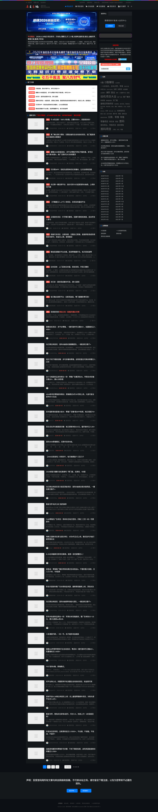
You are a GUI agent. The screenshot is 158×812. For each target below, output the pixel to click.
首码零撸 (120, 125)
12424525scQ (53, 370)
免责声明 (82, 2)
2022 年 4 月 (104, 219)
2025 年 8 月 (105, 191)
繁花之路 (111, 111)
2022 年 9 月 (119, 212)
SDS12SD (52, 628)
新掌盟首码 (109, 100)
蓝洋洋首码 (109, 113)
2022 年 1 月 (119, 219)
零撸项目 (104, 121)
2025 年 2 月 (104, 199)
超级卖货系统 (103, 117)
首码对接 (118, 233)
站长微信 (128, 2)
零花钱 (111, 122)
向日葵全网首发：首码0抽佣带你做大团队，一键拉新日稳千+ (68, 602)
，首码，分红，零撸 (117, 129)
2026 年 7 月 (119, 176)
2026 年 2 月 (104, 183)
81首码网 (103, 230)
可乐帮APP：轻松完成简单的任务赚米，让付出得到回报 (71, 169)
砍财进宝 (102, 111)
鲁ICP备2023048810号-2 (93, 806)
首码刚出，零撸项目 (108, 125)
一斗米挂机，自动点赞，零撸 (111, 86)
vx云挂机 (117, 82)
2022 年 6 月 (104, 217)
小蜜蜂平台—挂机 (124, 92)
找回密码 (43, 2)
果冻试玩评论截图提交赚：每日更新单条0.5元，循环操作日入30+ (70, 427)
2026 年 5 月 (119, 178)
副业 (113, 92)
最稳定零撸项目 (106, 104)
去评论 (85, 128)
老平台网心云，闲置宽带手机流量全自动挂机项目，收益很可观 (69, 682)
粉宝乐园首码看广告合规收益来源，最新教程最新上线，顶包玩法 (70, 587)
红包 (115, 111)
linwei (50, 548)
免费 (115, 89)
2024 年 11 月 (120, 201)
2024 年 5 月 (119, 209)
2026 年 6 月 (105, 178)
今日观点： (32, 37)
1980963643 (53, 146)
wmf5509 (52, 465)
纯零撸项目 (121, 111)
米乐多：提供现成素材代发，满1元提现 (65, 282)
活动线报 (91, 6)
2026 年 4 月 (105, 181)
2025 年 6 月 (105, 194)
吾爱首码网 (66, 312)
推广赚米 (126, 97)
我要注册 (36, 2)
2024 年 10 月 (105, 204)
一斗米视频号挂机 (121, 230)
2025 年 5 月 (119, 194)
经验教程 (101, 6)
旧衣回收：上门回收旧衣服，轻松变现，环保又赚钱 (70, 267)
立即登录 (110, 26)
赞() (93, 128)
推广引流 (119, 97)
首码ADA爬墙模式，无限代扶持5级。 (60, 442)
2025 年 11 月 (120, 186)
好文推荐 (123, 6)
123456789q (53, 353)
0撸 (102, 82)
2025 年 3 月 (119, 196)
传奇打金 (103, 89)
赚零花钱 (124, 113)
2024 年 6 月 (105, 209)
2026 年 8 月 (105, 176)
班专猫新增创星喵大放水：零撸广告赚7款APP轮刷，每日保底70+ (70, 412)
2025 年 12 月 (105, 186)
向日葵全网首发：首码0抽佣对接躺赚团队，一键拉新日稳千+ (68, 344)
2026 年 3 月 (119, 181)
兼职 (108, 92)
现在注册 (121, 26)
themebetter (81, 806)
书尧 (50, 228)
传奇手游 (126, 86)
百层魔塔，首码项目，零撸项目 (122, 104)
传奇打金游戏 (110, 89)
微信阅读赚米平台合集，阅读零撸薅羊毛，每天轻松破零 (71, 252)
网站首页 (69, 6)
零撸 (122, 117)
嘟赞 (117, 92)
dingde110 (52, 690)
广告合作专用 (53, 128)
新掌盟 (102, 100)
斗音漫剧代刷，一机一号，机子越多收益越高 (62, 634)
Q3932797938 (53, 338)
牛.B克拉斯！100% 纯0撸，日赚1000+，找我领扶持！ (71, 120)
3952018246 (53, 563)
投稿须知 (89, 2)
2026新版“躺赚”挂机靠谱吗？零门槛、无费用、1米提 (65, 472)
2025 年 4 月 (105, 196)
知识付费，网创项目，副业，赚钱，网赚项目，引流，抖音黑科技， (115, 107)
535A (50, 760)
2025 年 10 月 (105, 188)
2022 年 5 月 (119, 217)
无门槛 (115, 100)
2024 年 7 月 (119, 206)
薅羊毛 (115, 114)
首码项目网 (32, 6)
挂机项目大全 (108, 96)
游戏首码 (103, 233)
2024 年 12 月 (105, 201)
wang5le (51, 513)
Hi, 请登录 (29, 2)
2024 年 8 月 (105, 206)
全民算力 (102, 92)
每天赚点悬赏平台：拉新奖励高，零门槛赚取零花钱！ (70, 297)
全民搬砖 (125, 89)
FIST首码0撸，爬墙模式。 (56, 667)
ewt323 (51, 420)
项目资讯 (112, 6)
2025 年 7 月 (119, 191)
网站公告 (96, 2)
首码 (121, 121)
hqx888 (51, 405)
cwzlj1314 (52, 643)
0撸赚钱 (109, 82)
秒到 (107, 111)
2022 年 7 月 (119, 214)
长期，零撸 (113, 117)
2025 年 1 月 (119, 199)
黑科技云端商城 (105, 236)
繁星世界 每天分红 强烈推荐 (56, 504)
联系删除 (86, 790)
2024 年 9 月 (119, 204)
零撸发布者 (52, 580)
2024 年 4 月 (105, 212)
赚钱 (119, 114)
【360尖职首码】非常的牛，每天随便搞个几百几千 (65, 457)
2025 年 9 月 (119, 188)
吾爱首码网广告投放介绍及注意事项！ (113, 2)
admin (51, 320)
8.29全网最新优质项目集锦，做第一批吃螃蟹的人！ (65, 554)
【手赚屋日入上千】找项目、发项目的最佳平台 (68, 202)
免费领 (120, 89)
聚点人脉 (103, 113)
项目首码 (80, 6)
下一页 (68, 767)
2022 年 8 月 (104, 214)
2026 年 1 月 (119, 183)
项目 (116, 122)
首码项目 (70, 128)
